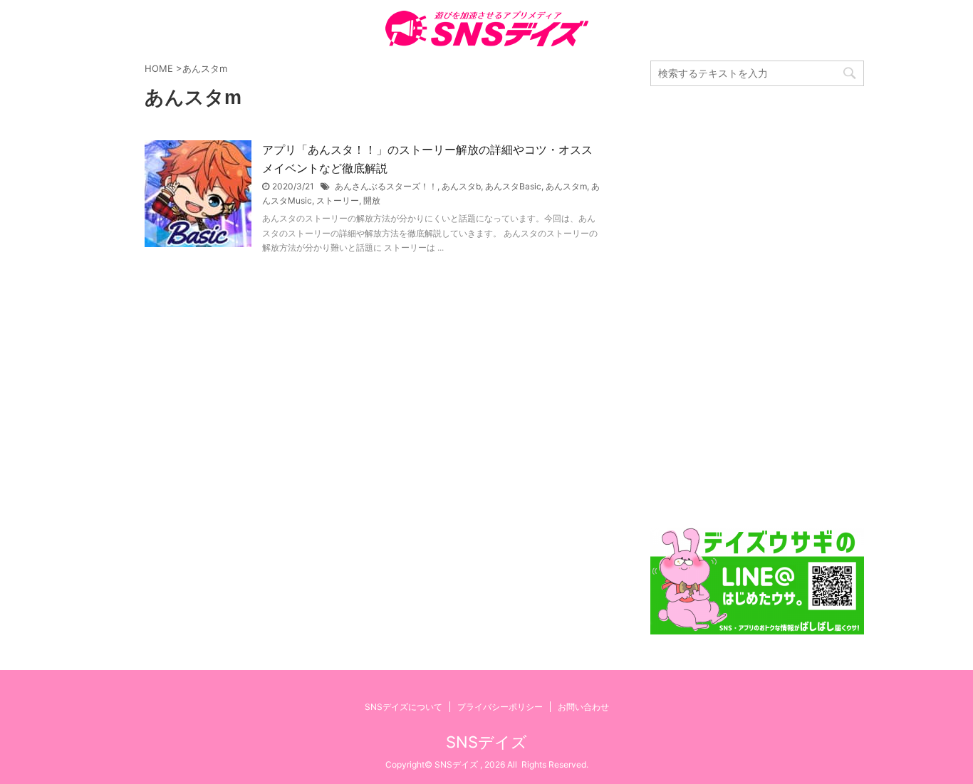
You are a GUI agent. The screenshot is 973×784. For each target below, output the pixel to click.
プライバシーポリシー (500, 706)
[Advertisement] (757, 307)
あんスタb (461, 186)
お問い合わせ (583, 706)
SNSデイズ (486, 742)
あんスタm (566, 186)
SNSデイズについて (403, 706)
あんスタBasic (513, 186)
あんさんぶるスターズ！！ (386, 186)
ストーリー (337, 200)
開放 (371, 200)
